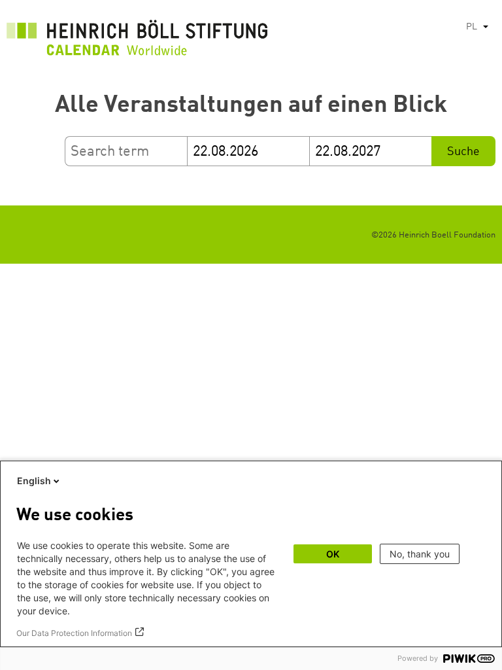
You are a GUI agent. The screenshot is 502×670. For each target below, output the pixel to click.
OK (332, 553)
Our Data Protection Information (74, 633)
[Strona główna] (137, 41)
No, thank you (420, 553)
